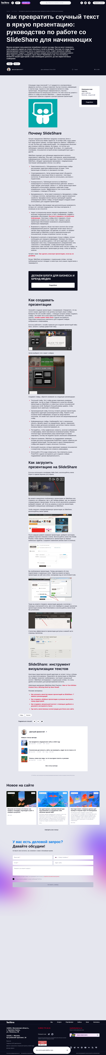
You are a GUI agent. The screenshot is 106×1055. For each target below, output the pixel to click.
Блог (87, 1022)
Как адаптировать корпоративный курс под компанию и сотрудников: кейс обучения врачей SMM (52, 810)
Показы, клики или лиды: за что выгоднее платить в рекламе (49, 758)
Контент (28, 715)
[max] (85, 3)
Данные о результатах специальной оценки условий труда (20, 1045)
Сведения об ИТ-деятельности (13, 1043)
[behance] (89, 1047)
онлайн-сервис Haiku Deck (44, 317)
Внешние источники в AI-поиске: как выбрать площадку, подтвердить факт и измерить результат (21, 810)
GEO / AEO (51, 751)
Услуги (59, 1022)
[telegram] (89, 3)
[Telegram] (34, 721)
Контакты (96, 1022)
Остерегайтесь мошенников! (27, 1053)
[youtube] (85, 1047)
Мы (52, 1022)
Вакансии (8, 1041)
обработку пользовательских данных (51, 876)
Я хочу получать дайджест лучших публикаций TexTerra (29, 879)
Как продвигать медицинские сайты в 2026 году (44, 742)
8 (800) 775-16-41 (44, 1028)
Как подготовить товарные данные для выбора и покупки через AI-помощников (84, 809)
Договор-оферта (10, 1048)
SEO (44, 743)
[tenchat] (96, 1047)
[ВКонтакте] (38, 721)
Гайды (21, 715)
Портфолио (69, 1022)
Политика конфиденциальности (13, 1053)
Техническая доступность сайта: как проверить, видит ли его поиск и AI (52, 750)
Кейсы (40, 823)
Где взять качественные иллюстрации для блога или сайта (52, 709)
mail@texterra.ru (76, 1028)
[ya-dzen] (81, 1047)
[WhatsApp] (42, 721)
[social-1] (92, 1047)
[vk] (78, 1047)
